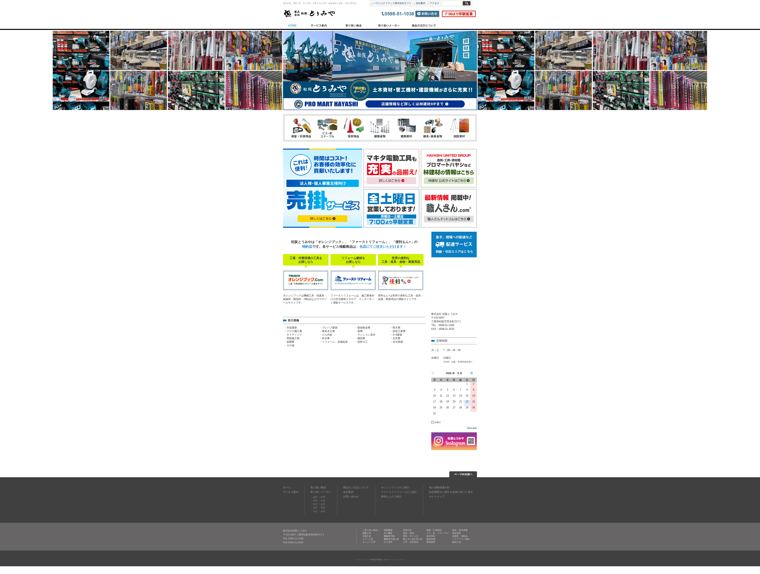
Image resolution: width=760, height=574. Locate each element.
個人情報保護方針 (439, 487)
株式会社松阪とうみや (380, 560)
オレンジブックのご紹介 (395, 487)
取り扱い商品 (353, 25)
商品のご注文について (424, 25)
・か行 (321, 497)
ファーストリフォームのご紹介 (399, 492)
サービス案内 (318, 25)
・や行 (321, 507)
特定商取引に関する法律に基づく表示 (451, 492)
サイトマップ (437, 496)
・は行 (321, 504)
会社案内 (420, 3)
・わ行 (321, 511)
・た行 (321, 500)
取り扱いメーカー (388, 25)
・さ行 (314, 500)
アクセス (434, 3)
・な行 (314, 504)
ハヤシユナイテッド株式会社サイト (392, 3)
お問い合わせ (351, 496)
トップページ (292, 25)
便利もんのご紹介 (391, 496)
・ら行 (314, 511)
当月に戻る (472, 428)
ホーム (287, 487)
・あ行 (314, 497)
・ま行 (314, 507)
